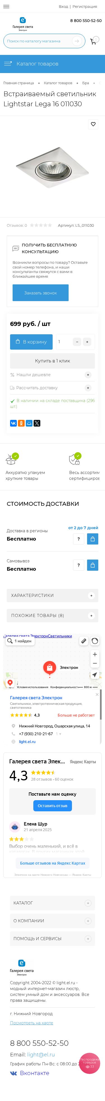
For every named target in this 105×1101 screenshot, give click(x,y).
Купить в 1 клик (52, 361)
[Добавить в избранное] (93, 124)
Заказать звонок (40, 293)
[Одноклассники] (21, 423)
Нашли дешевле (34, 374)
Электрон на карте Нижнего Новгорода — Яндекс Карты (52, 874)
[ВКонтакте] (13, 423)
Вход (63, 6)
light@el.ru (41, 1055)
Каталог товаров (37, 64)
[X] (37, 423)
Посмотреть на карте (31, 1022)
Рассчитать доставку (37, 387)
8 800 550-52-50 (86, 20)
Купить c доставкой (92, 539)
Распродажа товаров (89, 1063)
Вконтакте (34, 1073)
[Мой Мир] (29, 423)
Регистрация (85, 6)
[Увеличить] (52, 167)
